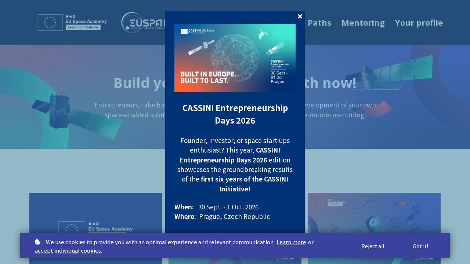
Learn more (291, 242)
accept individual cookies (68, 250)
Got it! (420, 246)
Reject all (372, 246)
